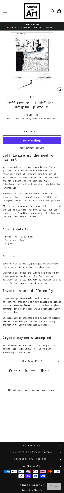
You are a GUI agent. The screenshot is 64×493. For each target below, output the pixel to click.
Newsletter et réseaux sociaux (31, 452)
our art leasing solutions (45, 302)
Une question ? (32, 361)
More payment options (32, 148)
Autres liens (31, 466)
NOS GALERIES (31, 445)
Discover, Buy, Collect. (31, 459)
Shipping (26, 118)
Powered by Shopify (32, 490)
